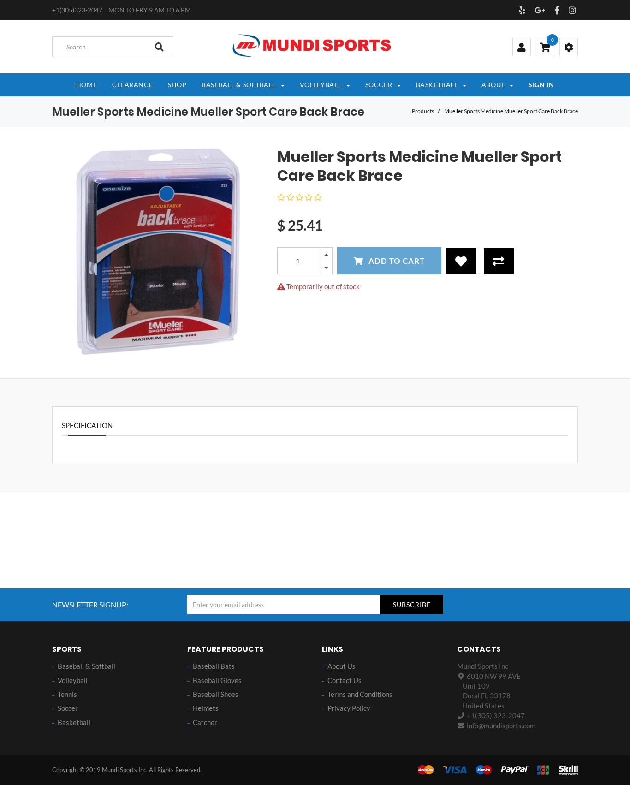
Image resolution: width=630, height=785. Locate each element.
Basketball (74, 722)
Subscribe (412, 604)
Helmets (206, 708)
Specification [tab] (87, 425)
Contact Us (344, 680)
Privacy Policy (348, 708)
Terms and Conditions (359, 694)
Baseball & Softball (86, 666)
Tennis (67, 694)
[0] (545, 48)
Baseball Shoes (215, 694)
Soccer (68, 708)
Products (423, 110)
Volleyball (73, 680)
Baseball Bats (214, 666)
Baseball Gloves (217, 680)
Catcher (205, 722)
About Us (341, 666)
